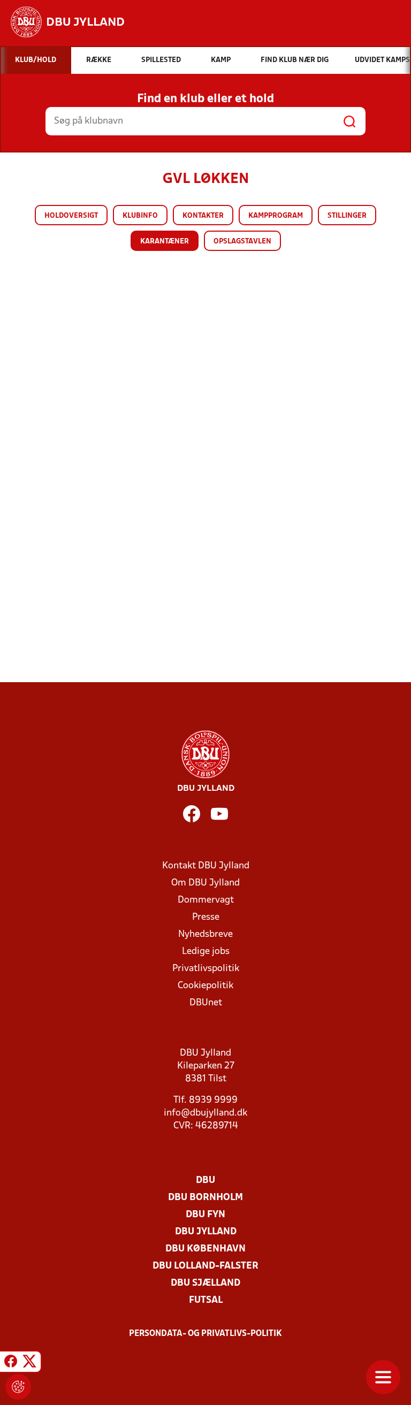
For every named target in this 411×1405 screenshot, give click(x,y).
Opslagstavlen (242, 241)
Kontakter (203, 215)
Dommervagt (206, 900)
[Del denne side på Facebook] (10, 1363)
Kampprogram (275, 215)
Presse (205, 917)
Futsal (206, 1300)
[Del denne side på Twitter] (29, 1363)
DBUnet (205, 1002)
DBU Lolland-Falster (205, 1266)
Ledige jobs (206, 951)
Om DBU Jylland (205, 883)
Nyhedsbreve (205, 934)
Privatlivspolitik (205, 968)
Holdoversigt (71, 215)
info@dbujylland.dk (205, 1113)
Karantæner (164, 241)
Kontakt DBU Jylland (205, 866)
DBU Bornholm (205, 1197)
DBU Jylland (206, 1231)
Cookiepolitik (205, 985)
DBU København (205, 1249)
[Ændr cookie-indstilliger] (18, 1387)
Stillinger (347, 215)
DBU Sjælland (205, 1283)
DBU (205, 1180)
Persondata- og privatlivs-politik (205, 1334)
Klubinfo (140, 215)
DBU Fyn (205, 1214)
